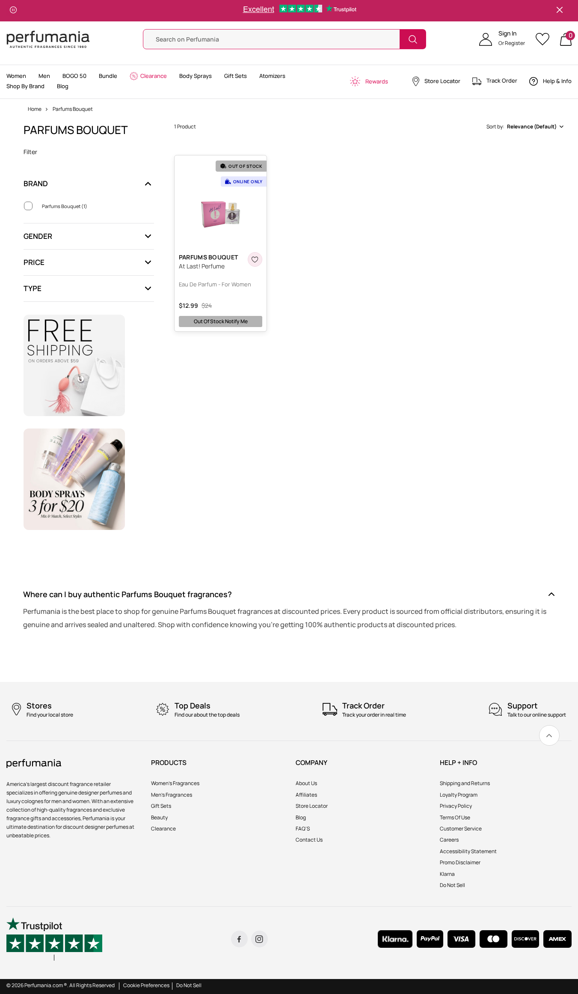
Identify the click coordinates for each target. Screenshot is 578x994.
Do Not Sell (189, 985)
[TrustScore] (54, 939)
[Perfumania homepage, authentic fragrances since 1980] (48, 38)
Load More (369, 346)
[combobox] (524, 127)
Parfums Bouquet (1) (64, 206)
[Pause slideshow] (13, 10)
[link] (549, 735)
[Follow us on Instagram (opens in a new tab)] (259, 939)
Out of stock (221, 321)
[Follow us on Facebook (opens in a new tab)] (239, 939)
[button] (502, 39)
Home (34, 109)
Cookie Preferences (146, 985)
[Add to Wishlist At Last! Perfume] (255, 259)
